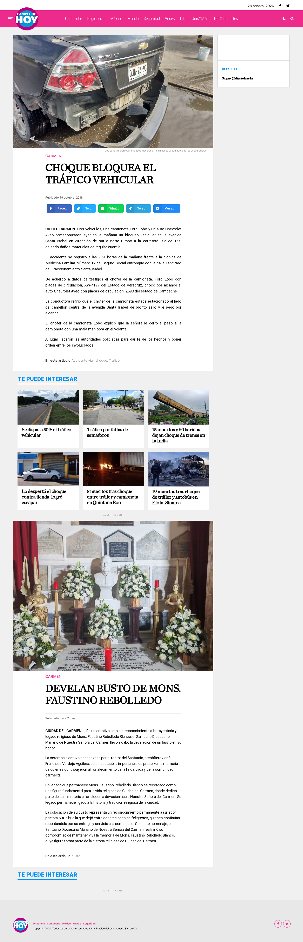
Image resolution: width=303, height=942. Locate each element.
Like (183, 18)
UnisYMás (200, 18)
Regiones (94, 18)
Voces (170, 18)
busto (76, 856)
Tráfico (114, 360)
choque (101, 360)
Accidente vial (83, 360)
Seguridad (152, 18)
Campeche (73, 18)
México (116, 18)
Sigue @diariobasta (237, 78)
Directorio (39, 923)
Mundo (133, 18)
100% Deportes (225, 18)
